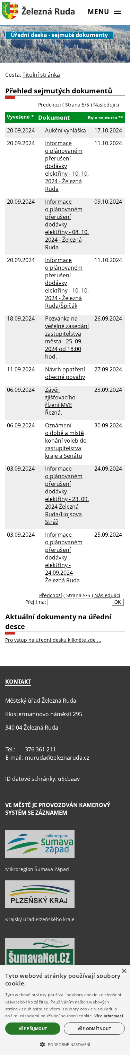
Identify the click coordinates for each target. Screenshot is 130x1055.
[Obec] (38, 15)
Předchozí (49, 104)
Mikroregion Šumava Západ (37, 869)
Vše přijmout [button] (33, 1028)
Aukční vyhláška (65, 130)
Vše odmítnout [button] (94, 1028)
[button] (65, 1044)
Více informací (108, 1015)
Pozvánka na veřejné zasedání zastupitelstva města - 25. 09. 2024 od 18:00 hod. (67, 337)
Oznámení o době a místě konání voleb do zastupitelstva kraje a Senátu (66, 441)
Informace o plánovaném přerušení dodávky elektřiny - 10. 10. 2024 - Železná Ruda (67, 166)
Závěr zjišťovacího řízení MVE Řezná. (60, 401)
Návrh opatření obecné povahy (65, 373)
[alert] (65, 1010)
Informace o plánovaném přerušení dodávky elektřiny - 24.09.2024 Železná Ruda (64, 557)
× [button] (124, 971)
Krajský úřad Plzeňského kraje (40, 919)
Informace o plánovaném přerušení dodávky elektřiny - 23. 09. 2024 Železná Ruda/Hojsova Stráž (67, 495)
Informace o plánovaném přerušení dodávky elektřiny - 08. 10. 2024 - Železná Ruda (67, 224)
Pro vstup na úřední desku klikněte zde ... (53, 640)
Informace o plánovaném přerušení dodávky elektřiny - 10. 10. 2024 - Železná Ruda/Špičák (67, 282)
